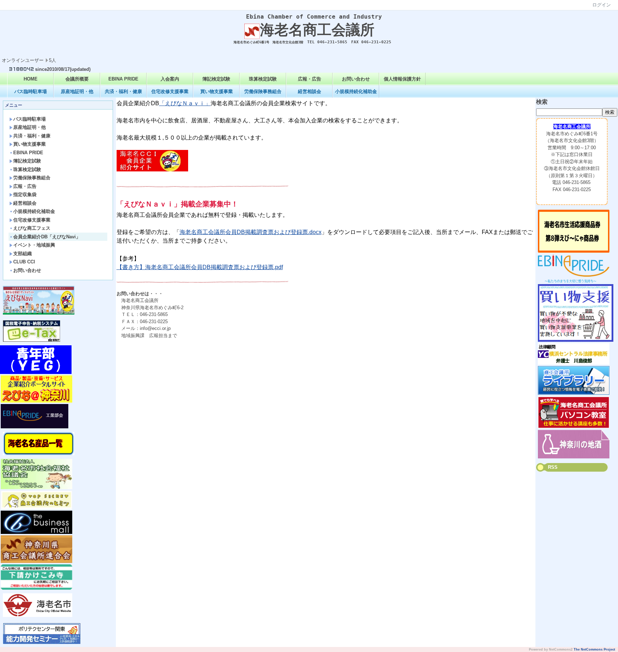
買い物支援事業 (216, 91)
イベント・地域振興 (34, 245)
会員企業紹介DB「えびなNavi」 (46, 236)
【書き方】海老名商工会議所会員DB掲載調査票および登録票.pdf (200, 267)
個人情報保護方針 (402, 79)
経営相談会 (309, 91)
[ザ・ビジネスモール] (36, 532)
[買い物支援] (575, 340)
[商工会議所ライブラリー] (573, 393)
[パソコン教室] (573, 426)
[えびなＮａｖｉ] (152, 169)
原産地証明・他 (77, 91)
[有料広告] (573, 363)
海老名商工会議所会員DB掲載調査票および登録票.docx (251, 232)
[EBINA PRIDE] (573, 281)
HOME (31, 79)
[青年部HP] (36, 372)
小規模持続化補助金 (356, 91)
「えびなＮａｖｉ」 (185, 103)
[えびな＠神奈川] (36, 401)
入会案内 (170, 79)
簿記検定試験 (216, 79)
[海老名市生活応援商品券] (573, 251)
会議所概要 (77, 79)
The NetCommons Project (594, 649)
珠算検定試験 (263, 79)
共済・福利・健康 (123, 91)
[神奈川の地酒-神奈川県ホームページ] (573, 456)
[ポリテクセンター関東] (42, 642)
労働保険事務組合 (262, 91)
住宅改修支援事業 (169, 91)
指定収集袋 (24, 194)
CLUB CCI (24, 261)
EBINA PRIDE (123, 79)
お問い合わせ (356, 79)
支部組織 (22, 253)
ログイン (601, 5)
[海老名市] (37, 615)
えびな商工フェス (31, 228)
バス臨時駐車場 (30, 91)
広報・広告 (309, 79)
